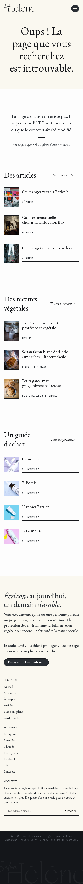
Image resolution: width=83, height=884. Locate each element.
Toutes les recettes (62, 303)
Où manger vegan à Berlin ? (45, 191)
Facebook (10, 759)
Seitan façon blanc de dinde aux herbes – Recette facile (45, 354)
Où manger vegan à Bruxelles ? (47, 248)
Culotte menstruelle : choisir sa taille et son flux (43, 219)
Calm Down (32, 459)
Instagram (10, 734)
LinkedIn (9, 740)
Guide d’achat (12, 718)
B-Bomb (29, 483)
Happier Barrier (35, 506)
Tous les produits (62, 439)
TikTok (8, 765)
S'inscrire (70, 811)
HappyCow (11, 753)
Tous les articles (63, 175)
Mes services (11, 693)
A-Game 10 (31, 531)
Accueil (8, 687)
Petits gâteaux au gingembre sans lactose (41, 383)
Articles (9, 705)
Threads (9, 747)
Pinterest (9, 771)
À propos (9, 699)
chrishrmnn (35, 836)
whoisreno (11, 840)
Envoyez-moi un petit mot (26, 661)
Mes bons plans (13, 712)
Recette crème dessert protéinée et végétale (40, 325)
